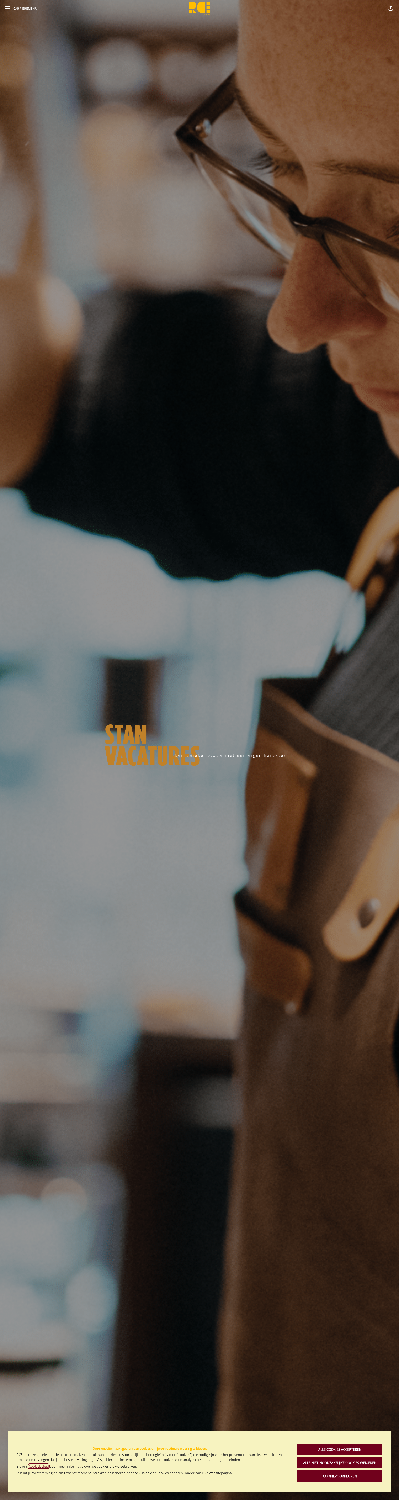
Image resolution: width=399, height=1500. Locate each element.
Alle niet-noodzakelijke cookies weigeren (340, 1463)
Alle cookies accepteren (339, 1449)
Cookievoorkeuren (340, 1476)
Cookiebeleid (39, 1466)
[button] (391, 8)
